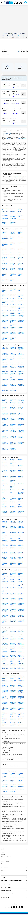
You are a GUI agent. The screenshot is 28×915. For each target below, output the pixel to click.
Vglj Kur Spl (4, 118)
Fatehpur (5, 86)
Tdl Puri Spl (4, 91)
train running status (22, 138)
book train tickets (7, 133)
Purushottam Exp (6, 82)
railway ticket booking (17, 176)
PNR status (8, 138)
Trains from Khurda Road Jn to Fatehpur (11, 765)
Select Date (23, 85)
